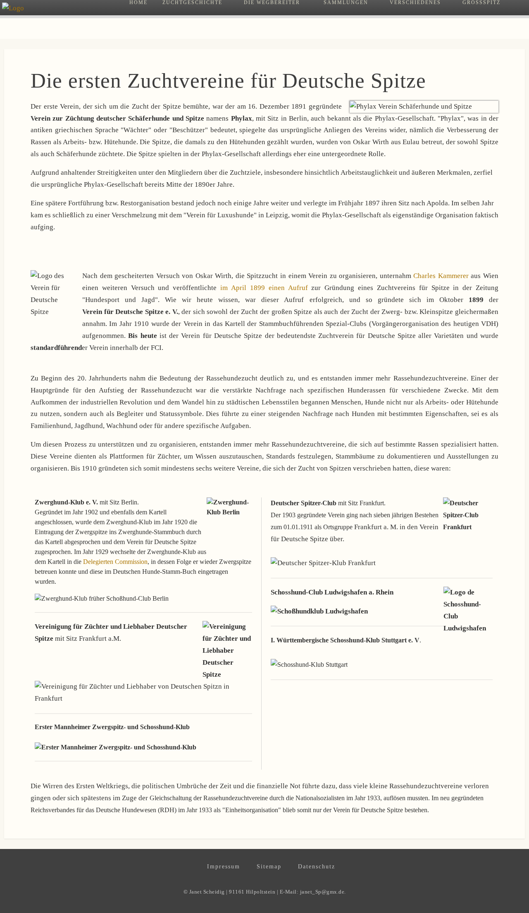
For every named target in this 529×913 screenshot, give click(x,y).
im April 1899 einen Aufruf (265, 288)
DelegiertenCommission (115, 561)
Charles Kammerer (441, 276)
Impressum (223, 866)
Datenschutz (316, 866)
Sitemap (269, 866)
